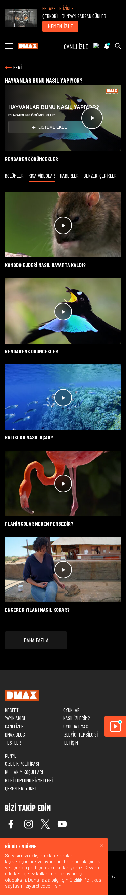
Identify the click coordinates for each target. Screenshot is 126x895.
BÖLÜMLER (14, 175)
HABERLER (69, 175)
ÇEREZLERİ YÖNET (21, 788)
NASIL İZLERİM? (76, 718)
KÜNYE (11, 755)
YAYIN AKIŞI (15, 718)
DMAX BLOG (15, 734)
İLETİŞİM (70, 742)
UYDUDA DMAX (75, 726)
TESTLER (13, 742)
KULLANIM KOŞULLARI (24, 771)
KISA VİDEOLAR (42, 175)
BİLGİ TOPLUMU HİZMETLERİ (29, 780)
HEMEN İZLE (60, 26)
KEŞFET (12, 710)
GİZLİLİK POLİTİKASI (22, 763)
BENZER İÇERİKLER (100, 175)
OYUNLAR (71, 710)
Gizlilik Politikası (85, 880)
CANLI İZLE (76, 46)
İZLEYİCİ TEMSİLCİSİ (80, 734)
